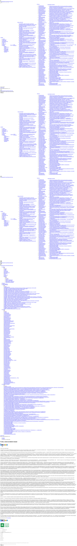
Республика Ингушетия (42, 52)
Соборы (1, 536)
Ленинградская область (42, 32)
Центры (3, 44)
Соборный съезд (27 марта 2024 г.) (54, 49)
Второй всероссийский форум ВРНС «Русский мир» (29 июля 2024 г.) (60, 48)
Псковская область (41, 47)
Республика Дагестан (42, 51)
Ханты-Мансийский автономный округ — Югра (43, 77)
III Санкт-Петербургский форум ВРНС (55, 84)
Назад (6, 268)
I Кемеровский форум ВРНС (53, 72)
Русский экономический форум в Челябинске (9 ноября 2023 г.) (59, 54)
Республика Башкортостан (43, 139)
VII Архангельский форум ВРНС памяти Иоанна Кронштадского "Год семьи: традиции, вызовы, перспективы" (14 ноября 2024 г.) (61, 27)
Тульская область (41, 73)
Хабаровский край (41, 76)
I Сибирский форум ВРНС (54, 173)
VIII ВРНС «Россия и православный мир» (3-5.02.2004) (27, 54)
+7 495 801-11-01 (4, 529)
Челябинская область (42, 79)
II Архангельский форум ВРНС (54, 73)
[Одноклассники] (5, 444)
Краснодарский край (42, 118)
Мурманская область (42, 37)
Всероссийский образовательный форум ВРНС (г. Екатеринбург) (59, 75)
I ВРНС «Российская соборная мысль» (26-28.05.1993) (27, 67)
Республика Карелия (42, 143)
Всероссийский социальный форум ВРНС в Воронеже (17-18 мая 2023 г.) (60, 68)
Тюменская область (42, 163)
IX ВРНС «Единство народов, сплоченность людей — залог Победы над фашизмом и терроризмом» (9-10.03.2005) (27, 53)
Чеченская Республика (42, 80)
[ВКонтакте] (0, 444)
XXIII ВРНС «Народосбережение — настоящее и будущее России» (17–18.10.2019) (26, 30)
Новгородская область (42, 130)
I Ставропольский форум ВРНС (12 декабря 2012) (57, 38)
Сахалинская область (42, 66)
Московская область (42, 126)
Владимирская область (42, 10)
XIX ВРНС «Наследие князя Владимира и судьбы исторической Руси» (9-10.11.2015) (26, 41)
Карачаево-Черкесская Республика (42, 25)
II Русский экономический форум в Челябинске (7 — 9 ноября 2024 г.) (60, 28)
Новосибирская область (42, 41)
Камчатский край (41, 24)
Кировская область (41, 27)
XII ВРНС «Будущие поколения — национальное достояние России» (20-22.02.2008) (26, 47)
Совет (3, 132)
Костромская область (42, 28)
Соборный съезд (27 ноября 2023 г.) (54, 50)
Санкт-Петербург (41, 65)
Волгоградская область (42, 11)
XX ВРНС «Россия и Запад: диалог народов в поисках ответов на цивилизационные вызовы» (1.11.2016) (27, 32)
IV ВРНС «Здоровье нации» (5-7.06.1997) (25, 66)
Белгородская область (42, 98)
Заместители (4, 40)
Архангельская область (42, 7)
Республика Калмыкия (42, 142)
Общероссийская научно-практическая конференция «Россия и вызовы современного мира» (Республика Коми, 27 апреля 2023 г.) (60, 70)
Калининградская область (43, 22)
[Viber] (3, 444)
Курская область (41, 31)
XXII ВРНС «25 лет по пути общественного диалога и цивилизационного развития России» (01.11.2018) (27, 38)
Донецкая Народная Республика (42, 14)
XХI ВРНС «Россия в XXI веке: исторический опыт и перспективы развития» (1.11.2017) (27, 65)
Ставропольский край (42, 159)
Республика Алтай (41, 138)
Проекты (3, 45)
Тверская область (41, 71)
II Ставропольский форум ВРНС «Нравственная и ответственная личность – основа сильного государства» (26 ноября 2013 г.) (61, 39)
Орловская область (41, 44)
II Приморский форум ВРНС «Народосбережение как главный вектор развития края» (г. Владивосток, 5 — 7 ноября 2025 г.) (61, 79)
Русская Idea (9, 517)
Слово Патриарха (14, 45)
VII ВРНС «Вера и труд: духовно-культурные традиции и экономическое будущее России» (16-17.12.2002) (28, 55)
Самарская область (41, 64)
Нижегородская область (42, 40)
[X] (2, 444)
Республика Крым (41, 55)
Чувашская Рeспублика (42, 81)
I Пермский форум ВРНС (53, 76)
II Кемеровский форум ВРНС (53, 71)
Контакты (1, 540)
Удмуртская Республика (42, 74)
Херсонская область (42, 78)
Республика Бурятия (42, 50)
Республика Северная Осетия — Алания (42, 59)
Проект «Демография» (6, 48)
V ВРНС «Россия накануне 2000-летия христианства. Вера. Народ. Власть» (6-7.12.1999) (27, 59)
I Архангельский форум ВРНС (54, 80)
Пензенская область (42, 134)
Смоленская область (42, 69)
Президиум (4, 42)
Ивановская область (42, 19)
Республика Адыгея (42, 48)
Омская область (41, 42)
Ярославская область (42, 85)
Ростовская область (42, 62)
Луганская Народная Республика (42, 34)
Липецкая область (41, 122)
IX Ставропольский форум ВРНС (55, 165)
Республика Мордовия (42, 57)
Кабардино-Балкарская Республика (42, 21)
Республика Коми (41, 54)
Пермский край (41, 135)
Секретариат (4, 43)
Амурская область (41, 6)
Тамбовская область (42, 70)
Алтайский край (41, 5)
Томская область (41, 72)
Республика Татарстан (42, 60)
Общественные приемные (6, 51)
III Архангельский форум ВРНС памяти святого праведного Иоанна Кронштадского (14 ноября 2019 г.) (59, 37)
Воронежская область (42, 102)
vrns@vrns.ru (2, 87)
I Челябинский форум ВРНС (53, 83)
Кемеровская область (42, 26)
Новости (1, 535)
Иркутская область (41, 20)
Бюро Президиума (5, 41)
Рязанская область (41, 63)
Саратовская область (42, 155)
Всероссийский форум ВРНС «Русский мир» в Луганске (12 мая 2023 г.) (61, 161)
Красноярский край (42, 29)
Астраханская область (42, 8)
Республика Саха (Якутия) (43, 147)
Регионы (38, 4)
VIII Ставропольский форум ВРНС (54, 74)
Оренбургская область (42, 43)
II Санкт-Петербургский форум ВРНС (55, 77)
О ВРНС (1, 37)
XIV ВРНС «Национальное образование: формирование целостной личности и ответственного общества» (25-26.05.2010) (27, 43)
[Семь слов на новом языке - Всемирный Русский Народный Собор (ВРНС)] (2, 446)
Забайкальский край (42, 106)
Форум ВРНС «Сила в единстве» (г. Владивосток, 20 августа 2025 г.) (59, 19)
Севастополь (41, 68)
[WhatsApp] (4, 444)
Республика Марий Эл (42, 56)
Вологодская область (42, 12)
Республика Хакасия (42, 151)
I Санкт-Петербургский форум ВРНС (55, 78)
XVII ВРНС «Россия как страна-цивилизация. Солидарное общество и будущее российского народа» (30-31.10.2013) (27, 36)
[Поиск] (0, 3)
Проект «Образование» (6, 46)
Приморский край (41, 46)
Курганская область (42, 30)
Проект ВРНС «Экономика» (6, 50)
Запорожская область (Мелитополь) (42, 18)
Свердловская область (42, 67)
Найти (1, 545)
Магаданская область (42, 35)
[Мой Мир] (7, 444)
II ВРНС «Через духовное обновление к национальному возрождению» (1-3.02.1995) (27, 63)
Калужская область (41, 23)
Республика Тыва (41, 61)
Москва (40, 36)
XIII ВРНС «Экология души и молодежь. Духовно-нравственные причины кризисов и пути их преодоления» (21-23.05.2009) (27, 45)
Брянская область (41, 9)
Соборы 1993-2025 (20, 22)
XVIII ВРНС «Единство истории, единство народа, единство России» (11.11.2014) (27, 34)
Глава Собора (4, 39)
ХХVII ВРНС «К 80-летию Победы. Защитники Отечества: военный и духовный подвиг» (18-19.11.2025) (27, 24)
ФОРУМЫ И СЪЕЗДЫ (51, 4)
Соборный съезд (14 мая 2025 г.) (54, 112)
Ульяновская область (42, 75)
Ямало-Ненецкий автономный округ (41, 84)
